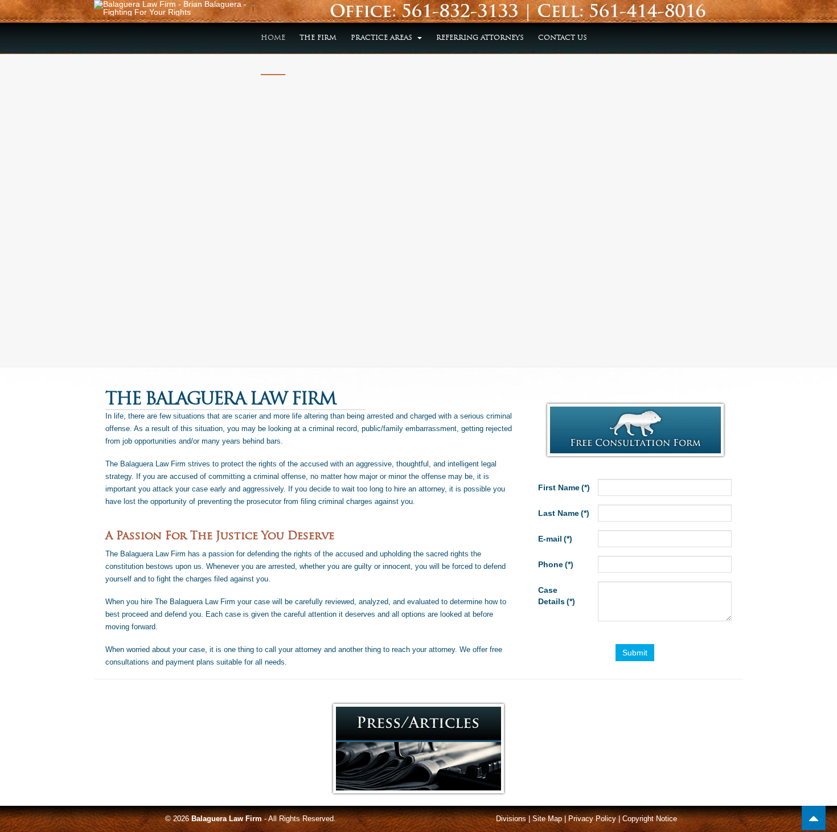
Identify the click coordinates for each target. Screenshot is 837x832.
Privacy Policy (592, 818)
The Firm (318, 37)
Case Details (556, 595)
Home (273, 37)
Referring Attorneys (480, 37)
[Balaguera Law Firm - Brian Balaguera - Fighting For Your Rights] (170, 8)
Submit (634, 652)
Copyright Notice (649, 818)
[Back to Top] (814, 818)
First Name (564, 487)
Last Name (563, 513)
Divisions (511, 818)
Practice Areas (383, 37)
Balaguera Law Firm (226, 818)
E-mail (555, 538)
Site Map (547, 818)
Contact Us (562, 37)
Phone (555, 564)
